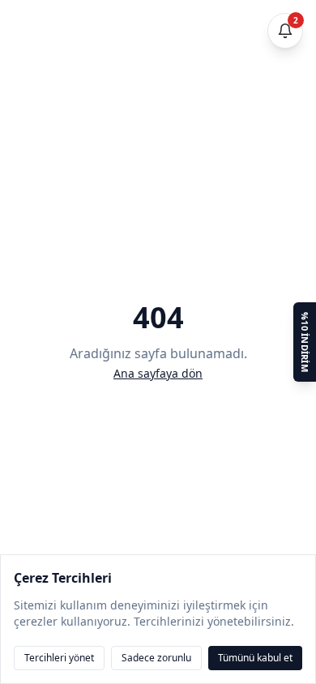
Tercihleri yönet (59, 658)
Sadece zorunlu (156, 658)
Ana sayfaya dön (158, 373)
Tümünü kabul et (255, 658)
